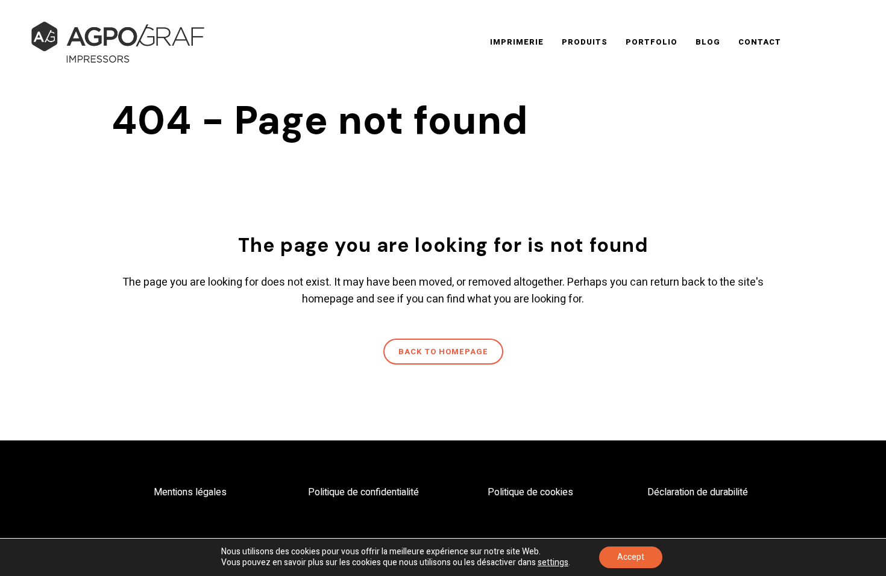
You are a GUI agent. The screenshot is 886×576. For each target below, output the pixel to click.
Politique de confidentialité (363, 492)
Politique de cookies (530, 492)
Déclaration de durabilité (697, 492)
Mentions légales (190, 492)
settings (553, 562)
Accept (630, 557)
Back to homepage (443, 351)
